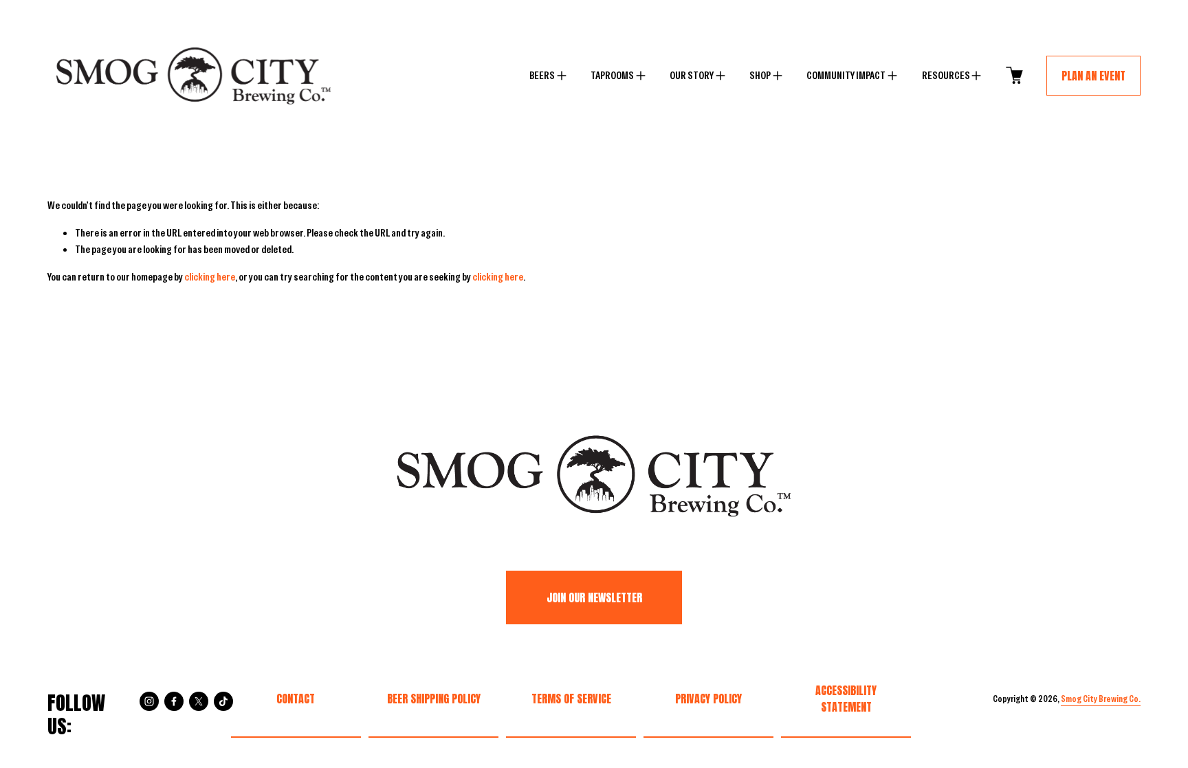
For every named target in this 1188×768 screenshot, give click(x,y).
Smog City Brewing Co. (1101, 698)
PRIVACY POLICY (708, 698)
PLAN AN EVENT (1093, 75)
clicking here (209, 277)
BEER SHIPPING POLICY (434, 698)
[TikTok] (223, 701)
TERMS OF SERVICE (571, 698)
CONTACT (295, 698)
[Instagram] (149, 701)
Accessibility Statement (846, 698)
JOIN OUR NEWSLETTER (594, 597)
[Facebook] (174, 701)
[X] (198, 701)
